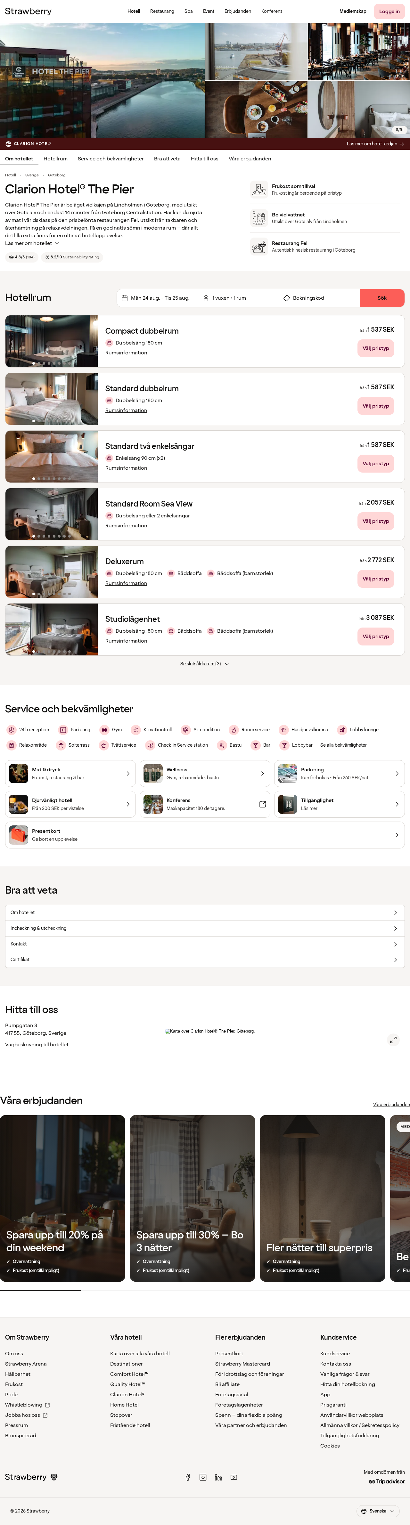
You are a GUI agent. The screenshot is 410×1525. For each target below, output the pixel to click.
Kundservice (335, 1353)
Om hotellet (19, 158)
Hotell (10, 175)
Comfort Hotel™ (129, 1374)
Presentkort (229, 1353)
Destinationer (126, 1363)
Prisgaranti (333, 1404)
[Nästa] (88, 341)
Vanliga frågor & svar (345, 1374)
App (325, 1394)
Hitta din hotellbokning (347, 1384)
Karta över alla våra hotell (140, 1353)
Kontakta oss (335, 1363)
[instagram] (203, 1477)
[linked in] (218, 1477)
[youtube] (234, 1477)
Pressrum (16, 1425)
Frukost (14, 1384)
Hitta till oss (204, 158)
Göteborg (57, 175)
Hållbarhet (17, 1374)
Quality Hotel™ (127, 1384)
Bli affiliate (227, 1384)
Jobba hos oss (22, 1415)
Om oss (14, 1353)
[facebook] (188, 1477)
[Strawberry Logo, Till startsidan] (28, 11)
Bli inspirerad (20, 1435)
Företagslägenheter (239, 1404)
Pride (11, 1394)
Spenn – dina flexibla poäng (248, 1415)
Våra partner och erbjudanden (251, 1425)
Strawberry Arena (26, 1363)
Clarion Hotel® (127, 1394)
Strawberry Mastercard (242, 1363)
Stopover (121, 1415)
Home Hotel (124, 1404)
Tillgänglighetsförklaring (349, 1435)
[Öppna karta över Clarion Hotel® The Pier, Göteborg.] (393, 1040)
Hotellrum (56, 158)
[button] (51, 341)
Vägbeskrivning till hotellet (37, 1044)
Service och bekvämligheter (111, 158)
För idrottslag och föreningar (249, 1374)
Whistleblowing (23, 1404)
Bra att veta (167, 158)
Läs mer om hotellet (28, 243)
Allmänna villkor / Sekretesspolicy (359, 1425)
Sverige (32, 175)
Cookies (330, 1445)
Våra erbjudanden (250, 158)
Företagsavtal (231, 1394)
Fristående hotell (130, 1425)
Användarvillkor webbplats (351, 1415)
